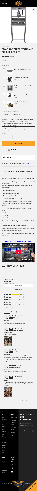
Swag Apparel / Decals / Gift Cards (4, 437)
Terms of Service (4, 446)
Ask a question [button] (18, 289)
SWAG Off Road (5, 46)
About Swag (14, 417)
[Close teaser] (24, 489)
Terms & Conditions (4, 466)
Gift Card (4, 442)
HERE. (6, 235)
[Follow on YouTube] (12, 472)
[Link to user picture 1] (8, 341)
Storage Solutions (4, 430)
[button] (5, 56)
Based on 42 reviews (9, 283)
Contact (13, 432)
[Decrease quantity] (4, 137)
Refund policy (3, 451)
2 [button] (14, 400)
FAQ (12, 435)
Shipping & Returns (4, 471)
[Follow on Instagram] (12, 468)
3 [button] (18, 400)
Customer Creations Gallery (13, 422)
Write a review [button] (18, 285)
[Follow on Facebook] (12, 465)
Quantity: (4, 133)
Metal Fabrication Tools (4, 419)
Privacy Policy (3, 462)
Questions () (14, 312)
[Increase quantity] (10, 137)
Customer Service (13, 428)
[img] (12, 316)
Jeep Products (4, 425)
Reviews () (7, 312)
